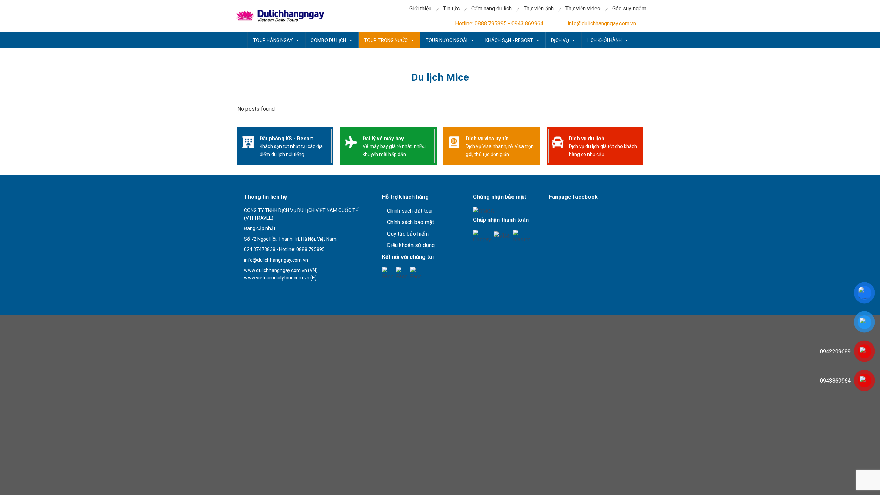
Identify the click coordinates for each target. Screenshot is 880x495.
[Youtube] (402, 273)
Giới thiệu (420, 8)
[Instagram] (416, 273)
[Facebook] (388, 273)
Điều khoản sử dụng (411, 245)
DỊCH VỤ (560, 40)
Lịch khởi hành (604, 40)
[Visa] (501, 236)
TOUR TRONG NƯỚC (386, 40)
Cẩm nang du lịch (491, 8)
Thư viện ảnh (539, 8)
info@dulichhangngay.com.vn (602, 23)
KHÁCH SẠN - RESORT (509, 40)
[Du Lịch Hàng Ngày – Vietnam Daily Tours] (279, 16)
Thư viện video (583, 8)
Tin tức (451, 8)
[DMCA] (483, 211)
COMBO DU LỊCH (328, 40)
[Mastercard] (521, 236)
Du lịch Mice (440, 77)
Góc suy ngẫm (629, 8)
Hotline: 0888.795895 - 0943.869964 (499, 23)
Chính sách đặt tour (410, 211)
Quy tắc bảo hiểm (408, 234)
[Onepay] (482, 236)
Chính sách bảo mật (410, 222)
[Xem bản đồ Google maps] (273, 290)
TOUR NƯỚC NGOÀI (447, 40)
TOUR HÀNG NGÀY (273, 40)
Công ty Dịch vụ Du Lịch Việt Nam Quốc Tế (241, 40)
